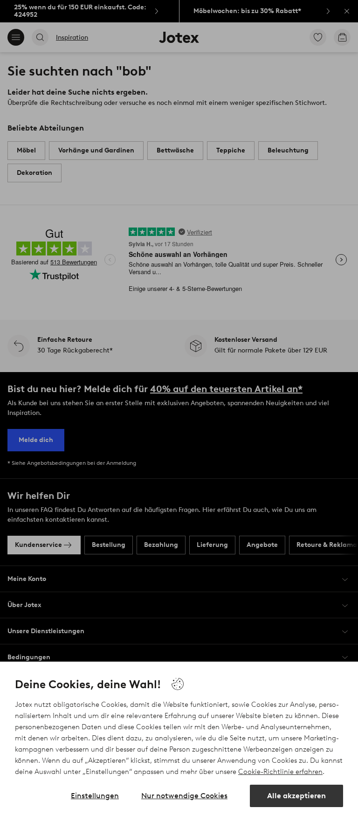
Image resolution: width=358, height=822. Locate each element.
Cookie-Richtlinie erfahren (280, 771)
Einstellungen (95, 795)
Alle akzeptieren (296, 795)
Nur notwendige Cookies (184, 795)
